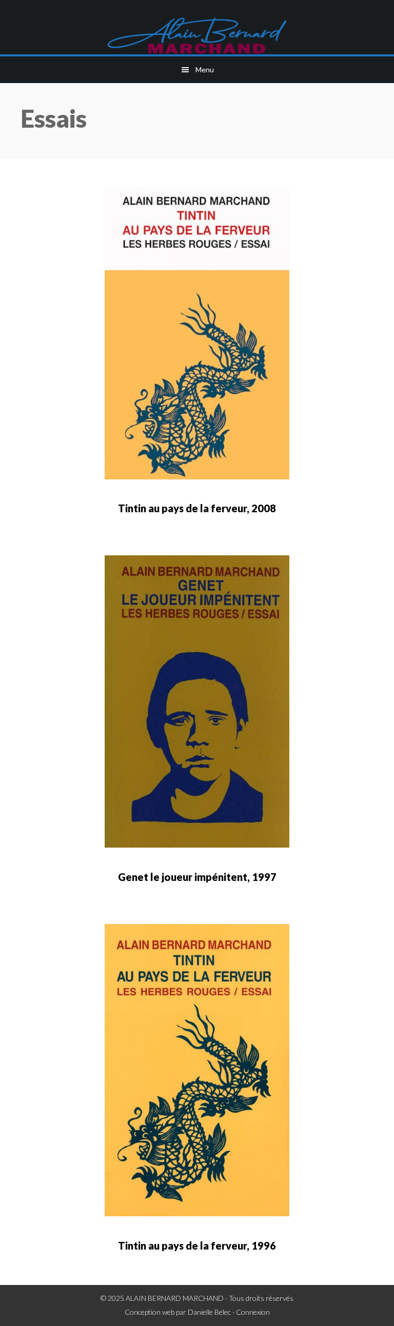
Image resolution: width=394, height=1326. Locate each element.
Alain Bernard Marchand (197, 35)
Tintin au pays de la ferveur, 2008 (197, 508)
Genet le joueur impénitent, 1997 (197, 877)
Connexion (253, 1312)
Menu (204, 69)
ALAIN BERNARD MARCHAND (175, 1298)
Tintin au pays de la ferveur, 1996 (197, 1245)
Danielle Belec (209, 1312)
